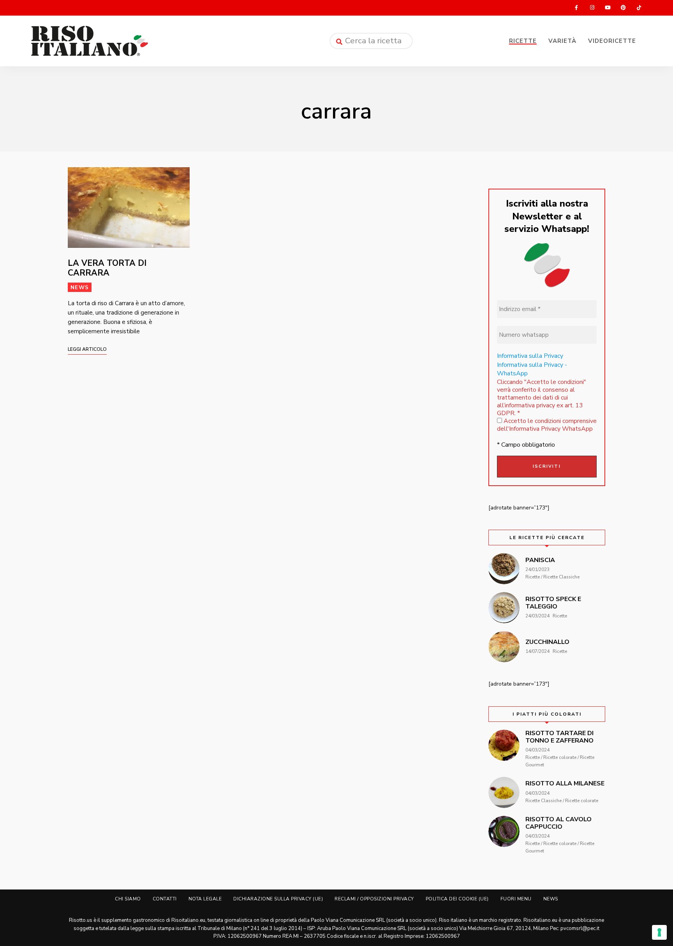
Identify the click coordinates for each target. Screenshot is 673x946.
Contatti (165, 899)
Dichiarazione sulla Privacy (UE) (278, 899)
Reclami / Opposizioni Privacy (374, 899)
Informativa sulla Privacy (530, 356)
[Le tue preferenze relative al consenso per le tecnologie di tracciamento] (659, 932)
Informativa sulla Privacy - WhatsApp (532, 369)
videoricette (612, 41)
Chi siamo (128, 899)
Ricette (523, 41)
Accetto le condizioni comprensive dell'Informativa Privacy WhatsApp (547, 425)
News (79, 287)
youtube (607, 8)
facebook (576, 8)
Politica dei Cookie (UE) (457, 899)
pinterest (623, 8)
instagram (592, 8)
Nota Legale (205, 899)
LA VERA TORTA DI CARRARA (107, 268)
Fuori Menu (516, 899)
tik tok (639, 8)
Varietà (562, 41)
